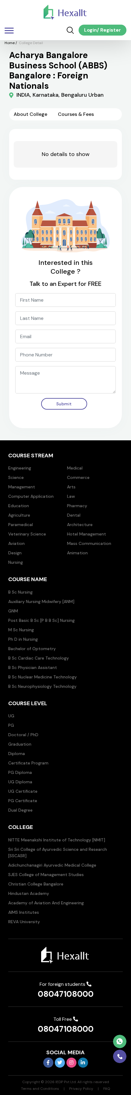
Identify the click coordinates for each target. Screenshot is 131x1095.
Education (18, 505)
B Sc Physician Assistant (32, 667)
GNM (13, 611)
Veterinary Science (27, 534)
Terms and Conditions (40, 1088)
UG (11, 716)
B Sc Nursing (20, 592)
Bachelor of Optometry (32, 648)
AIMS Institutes (23, 912)
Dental (73, 515)
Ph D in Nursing (23, 639)
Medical (75, 468)
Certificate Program (28, 763)
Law (71, 496)
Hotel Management (86, 534)
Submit (64, 404)
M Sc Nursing (21, 629)
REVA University (24, 921)
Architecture (80, 524)
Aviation (16, 543)
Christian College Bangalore (35, 884)
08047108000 (66, 994)
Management (21, 487)
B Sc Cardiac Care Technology (38, 658)
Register (110, 30)
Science (16, 477)
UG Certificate (22, 791)
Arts (71, 487)
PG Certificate (22, 800)
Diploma (16, 753)
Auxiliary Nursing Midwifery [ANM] (41, 601)
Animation (77, 553)
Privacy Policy (81, 1088)
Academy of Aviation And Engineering (46, 903)
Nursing (15, 562)
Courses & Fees (76, 114)
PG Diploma (20, 772)
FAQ (106, 1088)
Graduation (19, 744)
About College (30, 114)
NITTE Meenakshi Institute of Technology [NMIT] (56, 840)
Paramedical (20, 524)
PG (11, 725)
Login (90, 30)
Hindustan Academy (28, 893)
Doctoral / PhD (23, 734)
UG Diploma (20, 782)
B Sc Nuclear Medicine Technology (42, 677)
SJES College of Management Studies (46, 874)
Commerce (78, 477)
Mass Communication (89, 543)
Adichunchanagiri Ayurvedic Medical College (52, 865)
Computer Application (31, 496)
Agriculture (19, 515)
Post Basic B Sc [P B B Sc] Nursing (41, 620)
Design (15, 553)
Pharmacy (77, 505)
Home (10, 42)
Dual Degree (20, 810)
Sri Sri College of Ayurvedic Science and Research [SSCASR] (57, 852)
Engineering (19, 468)
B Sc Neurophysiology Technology (42, 686)
